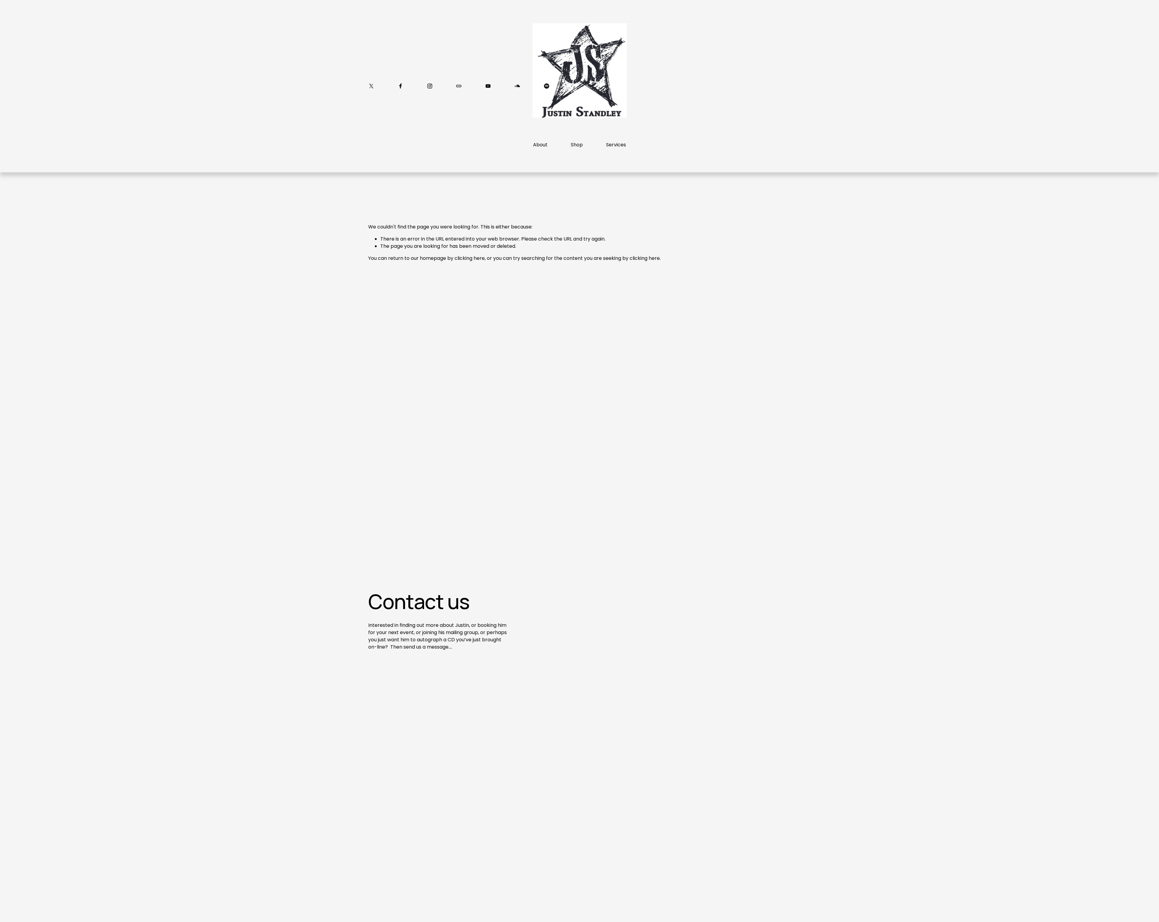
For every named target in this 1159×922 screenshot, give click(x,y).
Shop (577, 144)
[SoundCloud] (517, 86)
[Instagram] (430, 86)
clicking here (470, 258)
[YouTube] (488, 86)
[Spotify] (547, 86)
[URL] (459, 86)
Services (616, 144)
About (540, 144)
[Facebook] (401, 86)
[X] (371, 86)
